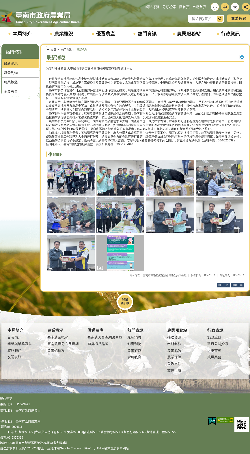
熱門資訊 (147, 33)
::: (1, 45)
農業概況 (63, 33)
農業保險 (174, 357)
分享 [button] (246, 7)
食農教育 (11, 91)
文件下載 (174, 370)
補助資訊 (174, 337)
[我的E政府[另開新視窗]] (212, 421)
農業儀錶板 (56, 350)
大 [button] (235, 7)
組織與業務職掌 (20, 344)
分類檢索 (169, 7)
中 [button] (225, 7)
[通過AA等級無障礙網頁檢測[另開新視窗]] (225, 420)
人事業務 (214, 350)
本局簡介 (22, 33)
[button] (71, 178)
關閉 (125, 299)
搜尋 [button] (220, 19)
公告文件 (174, 364)
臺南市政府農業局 (41, 18)
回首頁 (184, 7)
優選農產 (105, 33)
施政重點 (214, 337)
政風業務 (214, 357)
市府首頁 (199, 7)
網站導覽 (152, 7)
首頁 (53, 49)
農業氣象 (174, 350)
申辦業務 (174, 344)
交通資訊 (14, 357)
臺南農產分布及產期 (63, 344)
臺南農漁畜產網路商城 (104, 337)
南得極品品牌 (97, 344)
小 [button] (214, 7)
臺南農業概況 (57, 337)
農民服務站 (189, 33)
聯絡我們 (14, 350)
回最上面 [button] (237, 285)
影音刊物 (11, 73)
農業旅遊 (11, 82)
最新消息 (11, 63)
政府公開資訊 (217, 344)
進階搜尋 (238, 18)
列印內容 (242, 57)
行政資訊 (230, 33)
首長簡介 (14, 337)
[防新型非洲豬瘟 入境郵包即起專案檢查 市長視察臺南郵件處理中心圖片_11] (241, 424)
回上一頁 (223, 285)
